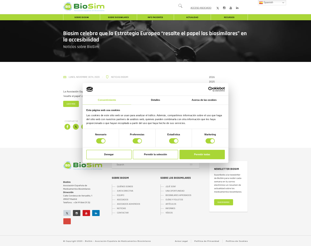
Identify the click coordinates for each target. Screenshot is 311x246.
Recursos (229, 17)
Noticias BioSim (119, 77)
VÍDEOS (169, 212)
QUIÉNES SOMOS (125, 186)
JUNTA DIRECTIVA (125, 190)
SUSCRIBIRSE (224, 202)
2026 (212, 77)
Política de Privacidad (206, 241)
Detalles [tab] (155, 100)
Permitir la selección (155, 154)
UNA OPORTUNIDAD (175, 190)
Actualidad (192, 17)
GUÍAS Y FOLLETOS (174, 199)
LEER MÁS (71, 104)
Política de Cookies (237, 241)
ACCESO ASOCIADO (200, 8)
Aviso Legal (181, 241)
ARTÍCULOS (171, 204)
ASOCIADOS (122, 199)
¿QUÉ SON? (171, 186)
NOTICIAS (121, 208)
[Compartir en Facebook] (67, 129)
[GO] (180, 7)
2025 (212, 81)
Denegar (109, 154)
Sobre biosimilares (118, 17)
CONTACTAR (123, 212)
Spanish (268, 2)
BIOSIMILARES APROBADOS (178, 195)
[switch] (137, 141)
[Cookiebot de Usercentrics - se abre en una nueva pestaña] (210, 89)
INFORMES (170, 208)
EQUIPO (120, 195)
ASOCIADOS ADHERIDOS (128, 204)
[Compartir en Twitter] (76, 129)
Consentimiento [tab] (107, 100)
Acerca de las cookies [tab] (204, 100)
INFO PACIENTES (155, 17)
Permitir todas (202, 154)
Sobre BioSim (82, 17)
